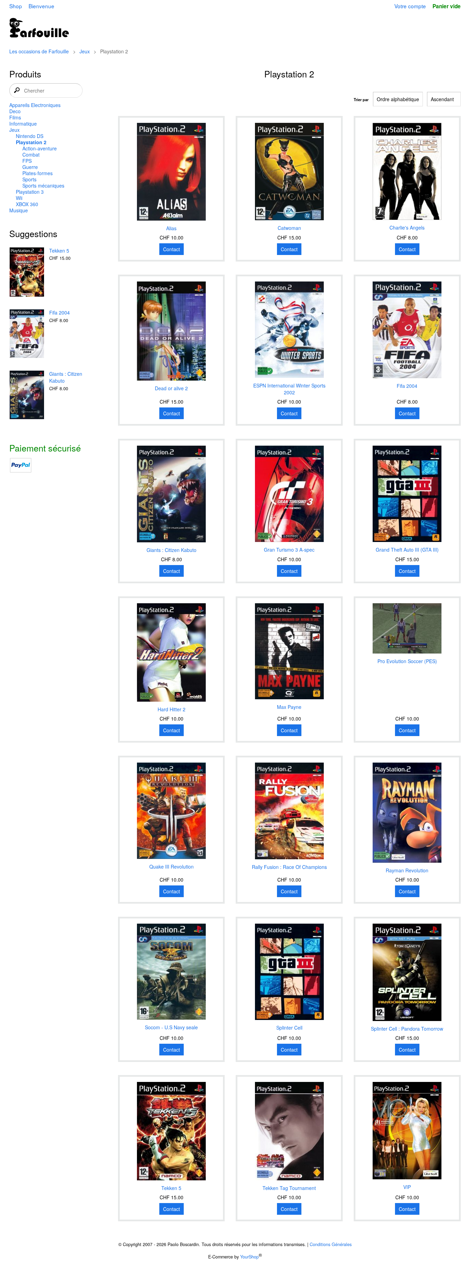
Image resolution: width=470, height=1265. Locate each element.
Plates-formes (37, 173)
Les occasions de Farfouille (39, 51)
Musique (18, 210)
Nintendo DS (29, 136)
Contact (171, 249)
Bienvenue (41, 6)
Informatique (23, 123)
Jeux (84, 51)
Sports (29, 179)
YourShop (249, 1257)
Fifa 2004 (59, 312)
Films (15, 117)
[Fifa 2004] (26, 334)
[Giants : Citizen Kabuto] (26, 395)
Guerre (30, 166)
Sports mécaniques (43, 185)
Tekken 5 (59, 250)
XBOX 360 (27, 204)
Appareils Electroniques (35, 105)
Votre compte (410, 6)
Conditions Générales (331, 1244)
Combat (31, 154)
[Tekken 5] (26, 272)
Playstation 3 (30, 191)
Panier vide (446, 6)
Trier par (361, 99)
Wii (19, 197)
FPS (27, 160)
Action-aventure (39, 148)
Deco (15, 111)
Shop (15, 6)
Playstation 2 (31, 142)
